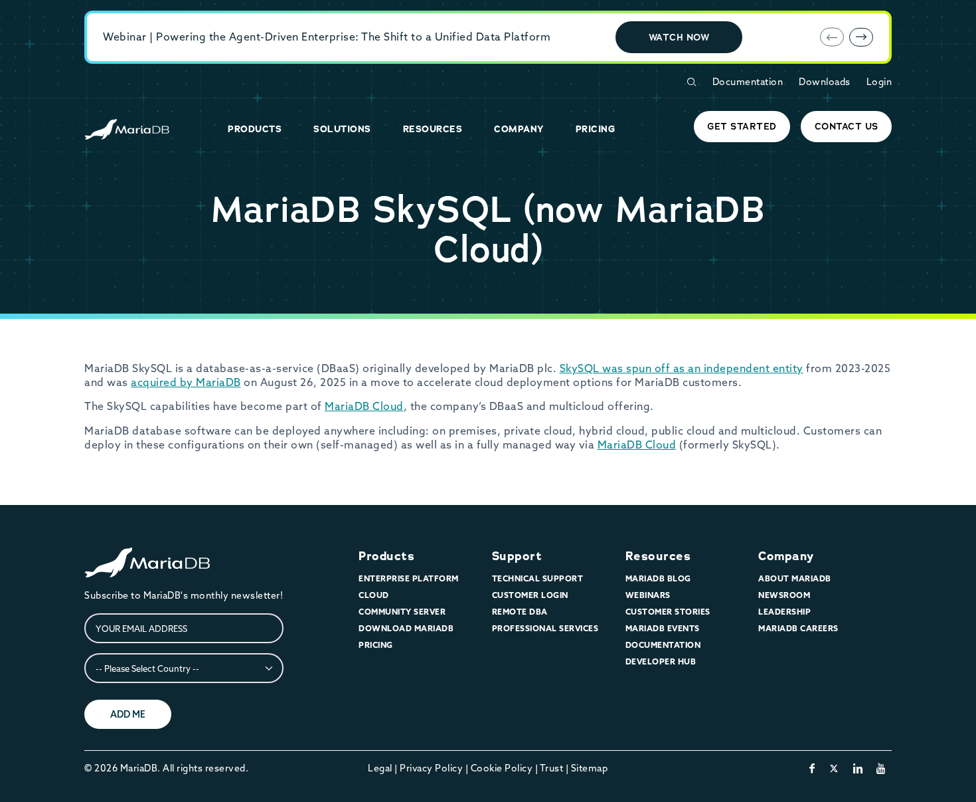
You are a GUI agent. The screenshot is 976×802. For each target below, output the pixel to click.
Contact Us (846, 126)
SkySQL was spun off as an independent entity (681, 368)
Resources (658, 556)
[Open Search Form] (691, 82)
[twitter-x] (834, 768)
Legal (380, 768)
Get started (742, 126)
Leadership (784, 612)
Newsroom (784, 595)
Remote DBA (520, 612)
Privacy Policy (431, 768)
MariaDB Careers (798, 628)
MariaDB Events (662, 628)
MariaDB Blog (658, 578)
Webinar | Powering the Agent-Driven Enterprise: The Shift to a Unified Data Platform (326, 36)
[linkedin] (858, 768)
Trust (552, 768)
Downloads (825, 82)
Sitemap (589, 768)
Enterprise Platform (409, 578)
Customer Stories (667, 612)
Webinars (648, 595)
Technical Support (538, 578)
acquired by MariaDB (186, 382)
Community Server (402, 612)
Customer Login (530, 595)
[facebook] (812, 768)
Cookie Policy (502, 768)
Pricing (376, 645)
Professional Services (545, 628)
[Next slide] (861, 37)
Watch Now (679, 37)
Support (517, 556)
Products (386, 556)
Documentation (747, 82)
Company (786, 556)
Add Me (127, 714)
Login (879, 82)
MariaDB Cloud (364, 406)
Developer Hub (660, 661)
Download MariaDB (406, 628)
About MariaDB (794, 578)
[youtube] (881, 768)
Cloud (374, 595)
